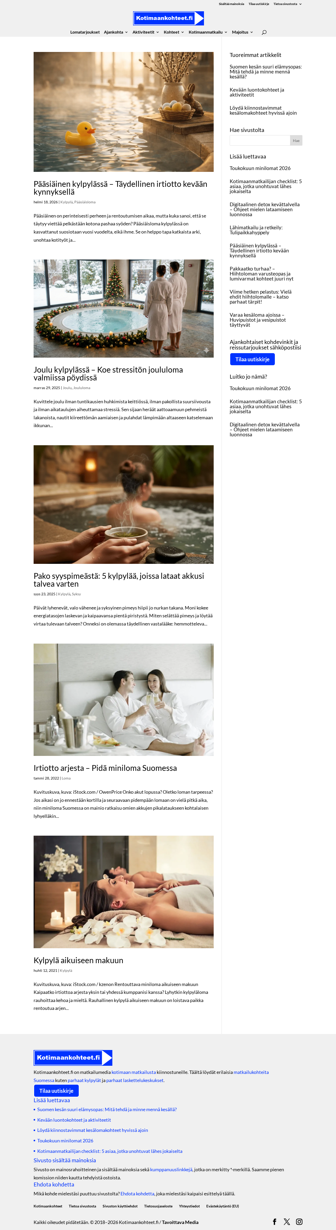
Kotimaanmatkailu (206, 32)
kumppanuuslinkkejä (171, 1169)
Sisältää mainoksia (231, 4)
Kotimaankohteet (48, 1206)
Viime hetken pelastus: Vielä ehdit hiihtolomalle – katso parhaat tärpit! (261, 297)
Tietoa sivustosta (285, 4)
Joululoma (81, 387)
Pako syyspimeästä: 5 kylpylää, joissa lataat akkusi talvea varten (119, 579)
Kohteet (171, 32)
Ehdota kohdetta (137, 1193)
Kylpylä (66, 202)
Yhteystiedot (189, 1206)
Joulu (67, 387)
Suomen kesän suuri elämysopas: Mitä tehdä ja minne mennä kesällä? (266, 71)
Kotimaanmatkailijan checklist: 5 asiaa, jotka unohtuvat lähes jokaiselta (266, 186)
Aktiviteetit (143, 32)
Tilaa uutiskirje (259, 4)
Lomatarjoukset (85, 32)
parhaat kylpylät (84, 1080)
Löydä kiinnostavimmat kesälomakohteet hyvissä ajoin (263, 110)
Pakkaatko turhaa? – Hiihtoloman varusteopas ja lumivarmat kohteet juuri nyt (261, 274)
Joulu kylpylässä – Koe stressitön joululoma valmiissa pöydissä (108, 373)
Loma (66, 778)
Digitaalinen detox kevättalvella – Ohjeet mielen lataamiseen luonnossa (265, 209)
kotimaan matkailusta (134, 1072)
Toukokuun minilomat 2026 (260, 168)
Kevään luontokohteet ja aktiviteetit (257, 92)
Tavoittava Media (180, 1222)
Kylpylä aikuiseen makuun (78, 960)
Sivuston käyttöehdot (120, 1206)
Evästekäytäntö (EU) (222, 1206)
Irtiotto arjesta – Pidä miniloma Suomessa (105, 767)
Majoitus (240, 32)
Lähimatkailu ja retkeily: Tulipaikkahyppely (256, 229)
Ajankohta (113, 32)
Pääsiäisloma (85, 202)
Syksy (76, 594)
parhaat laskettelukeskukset (135, 1080)
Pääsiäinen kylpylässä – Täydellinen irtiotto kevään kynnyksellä (120, 187)
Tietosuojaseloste (158, 1206)
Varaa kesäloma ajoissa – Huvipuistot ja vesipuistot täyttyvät (258, 320)
